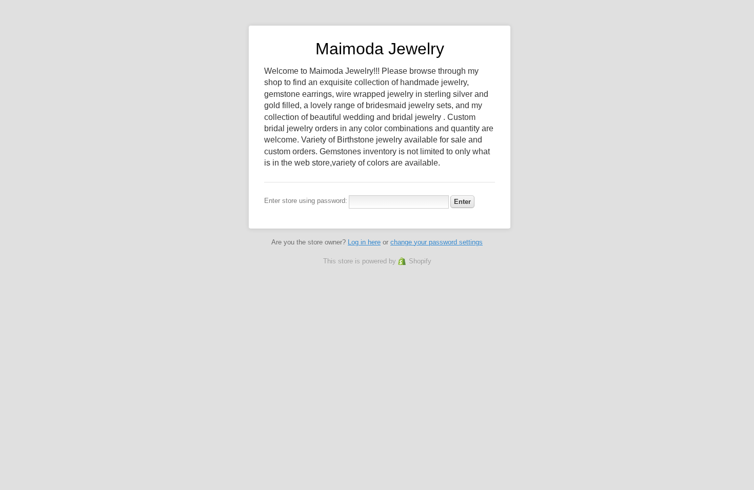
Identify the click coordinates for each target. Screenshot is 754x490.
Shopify (420, 261)
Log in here (364, 242)
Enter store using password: (305, 201)
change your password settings (436, 242)
